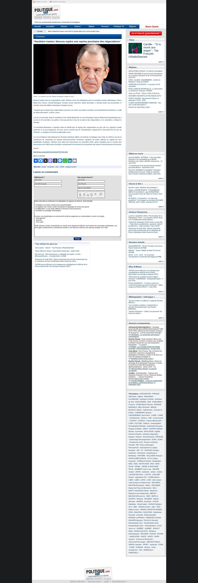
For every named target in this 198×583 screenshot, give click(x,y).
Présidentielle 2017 (135, 523)
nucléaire (50, 167)
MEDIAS (153, 493)
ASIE (149, 402)
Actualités (50, 26)
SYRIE (160, 545)
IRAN (157, 464)
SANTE (143, 536)
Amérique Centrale (147, 399)
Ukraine (147, 547)
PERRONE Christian (153, 518)
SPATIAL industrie (135, 545)
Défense (146, 423)
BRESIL (154, 407)
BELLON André (144, 407)
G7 (142, 450)
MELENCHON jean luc (136, 496)
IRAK (152, 464)
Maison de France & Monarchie (139, 488)
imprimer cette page (58, 1)
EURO (154, 440)
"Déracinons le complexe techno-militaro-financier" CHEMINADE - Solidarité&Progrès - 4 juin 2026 (145, 279)
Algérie (140, 396)
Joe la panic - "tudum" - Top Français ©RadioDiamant (54, 248)
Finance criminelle (151, 442)
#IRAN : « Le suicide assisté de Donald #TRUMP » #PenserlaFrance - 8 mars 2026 (144, 347)
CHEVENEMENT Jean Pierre (139, 415)
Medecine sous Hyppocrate (138, 493)
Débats (91, 26)
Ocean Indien (142, 504)
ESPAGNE (159, 437)
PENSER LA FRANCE (136, 518)
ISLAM (130, 466)
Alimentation (148, 396)
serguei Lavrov (70, 167)
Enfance (139, 437)
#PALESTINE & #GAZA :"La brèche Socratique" (145, 71)
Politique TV (119, 26)
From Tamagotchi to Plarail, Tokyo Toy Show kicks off (100, 31)
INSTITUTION (144, 464)
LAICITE (148, 475)
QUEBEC (140, 528)
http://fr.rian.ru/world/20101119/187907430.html (50, 152)
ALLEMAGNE (133, 399)
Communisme (158, 418)
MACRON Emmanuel (136, 485)
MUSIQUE (148, 499)
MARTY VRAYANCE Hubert (138, 491)
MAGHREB (156, 485)
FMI (137, 445)
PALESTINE (147, 512)
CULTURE (138, 423)
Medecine (153, 491)
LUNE (149, 480)
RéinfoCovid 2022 (141, 531)
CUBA (130, 423)
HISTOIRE (141, 456)
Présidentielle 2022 (151, 523)
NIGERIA (139, 501)
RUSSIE (153, 534)
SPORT (145, 545)
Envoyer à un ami (94, 581)
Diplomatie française (154, 426)
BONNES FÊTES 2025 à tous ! (142, 359)
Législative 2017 (141, 477)
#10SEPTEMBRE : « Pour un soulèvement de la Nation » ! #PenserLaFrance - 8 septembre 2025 (145, 382)
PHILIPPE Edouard (135, 520)
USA (140, 550)
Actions (64, 26)
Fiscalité (131, 445)
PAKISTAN (138, 512)
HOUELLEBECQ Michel (137, 458)
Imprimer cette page (77, 581)
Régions (132, 26)
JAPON (138, 472)
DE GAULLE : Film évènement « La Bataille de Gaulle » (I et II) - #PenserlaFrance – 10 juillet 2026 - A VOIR (58, 255)
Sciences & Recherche (144, 539)
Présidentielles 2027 (136, 526)
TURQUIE (139, 547)
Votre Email (37, 179)
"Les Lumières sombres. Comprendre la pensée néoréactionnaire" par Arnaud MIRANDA (143, 307)
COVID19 (132, 421)
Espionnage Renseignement (139, 440)
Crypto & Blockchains (154, 421)
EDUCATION (149, 431)
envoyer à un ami (41, 1)
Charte (106, 581)
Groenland (141, 453)
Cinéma (144, 418)
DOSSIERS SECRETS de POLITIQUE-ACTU (144, 96)
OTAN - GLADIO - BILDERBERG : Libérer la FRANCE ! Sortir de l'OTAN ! (144, 81)
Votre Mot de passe (40, 184)
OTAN (62, 167)
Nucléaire (147, 501)
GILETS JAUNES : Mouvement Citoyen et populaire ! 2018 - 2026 (143, 99)
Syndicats (153, 545)
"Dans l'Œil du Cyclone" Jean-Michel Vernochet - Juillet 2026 (57, 251)
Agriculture (132, 396)
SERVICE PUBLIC (153, 542)
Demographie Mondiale (137, 426)
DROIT (145, 429)
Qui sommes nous (118, 581)
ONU (153, 507)
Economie (139, 431)
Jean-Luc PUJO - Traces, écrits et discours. (144, 93)
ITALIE (130, 469)
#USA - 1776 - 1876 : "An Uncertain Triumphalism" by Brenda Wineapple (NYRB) (144, 256)
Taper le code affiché (84, 188)
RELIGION (144, 534)
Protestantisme (150, 526)
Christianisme (134, 418)
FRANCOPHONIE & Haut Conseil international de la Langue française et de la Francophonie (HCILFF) (145, 75)
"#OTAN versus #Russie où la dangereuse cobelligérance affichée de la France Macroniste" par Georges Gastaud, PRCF (61, 265)
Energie (131, 437)
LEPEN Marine (153, 477)
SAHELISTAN (134, 536)
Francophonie (133, 448)
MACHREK (156, 483)
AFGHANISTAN (145, 394)
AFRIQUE (155, 394)
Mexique (140, 499)
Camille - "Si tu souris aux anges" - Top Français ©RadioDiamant (144, 50)
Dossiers (105, 26)
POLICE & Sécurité (151, 520)
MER (148, 496)
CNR (150, 418)
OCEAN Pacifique (154, 504)
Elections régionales (150, 434)
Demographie (156, 423)
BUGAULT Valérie (135, 410)
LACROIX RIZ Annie (135, 475)
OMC (135, 507)
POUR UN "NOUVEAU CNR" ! (139, 107)
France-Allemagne (147, 445)
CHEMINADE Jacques (143, 413)
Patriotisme (157, 512)
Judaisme (145, 472)
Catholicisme (147, 410)
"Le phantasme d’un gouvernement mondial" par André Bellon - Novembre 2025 (144, 166)
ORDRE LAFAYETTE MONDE (151, 510)
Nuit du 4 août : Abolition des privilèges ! (143, 188)
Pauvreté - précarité (135, 515)
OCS (130, 507)
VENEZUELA (148, 550)
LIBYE (143, 480)
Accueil (37, 26)
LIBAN (130, 480)
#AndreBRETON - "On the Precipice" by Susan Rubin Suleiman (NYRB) (145, 247)
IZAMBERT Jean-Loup (143, 469)
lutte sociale (156, 480)
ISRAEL (137, 466)
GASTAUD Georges (152, 450)
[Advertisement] (116, 13)
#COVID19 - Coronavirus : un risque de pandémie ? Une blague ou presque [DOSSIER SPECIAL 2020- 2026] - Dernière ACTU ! (145, 200)
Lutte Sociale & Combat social (139, 483)
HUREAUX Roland (144, 461)
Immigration (156, 461)
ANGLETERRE (140, 402)
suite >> (161, 62)
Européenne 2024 (136, 442)
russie (44, 167)
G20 (138, 450)
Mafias (147, 485)
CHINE (153, 415)
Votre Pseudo (82, 184)
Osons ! (77, 26)
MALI (155, 488)
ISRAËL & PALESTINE (150, 466)
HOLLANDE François (154, 456)
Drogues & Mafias (135, 429)
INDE (130, 464)
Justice (153, 472)
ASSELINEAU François (144, 405)
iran (57, 167)
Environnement (148, 437)
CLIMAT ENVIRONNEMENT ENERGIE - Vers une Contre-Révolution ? (144, 104)
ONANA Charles (144, 507)
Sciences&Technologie (136, 542)
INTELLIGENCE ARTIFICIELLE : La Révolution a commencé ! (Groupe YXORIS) (145, 90)
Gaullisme (132, 453)
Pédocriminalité (150, 515)
